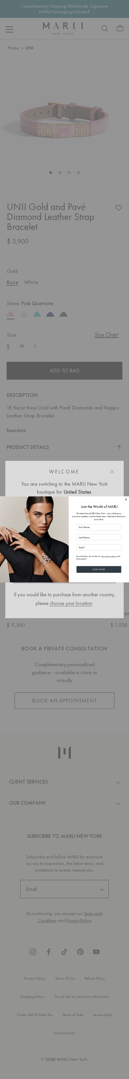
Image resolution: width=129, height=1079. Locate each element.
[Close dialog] (126, 500)
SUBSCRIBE (99, 569)
